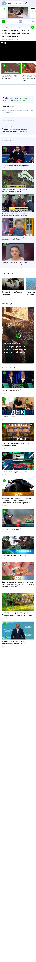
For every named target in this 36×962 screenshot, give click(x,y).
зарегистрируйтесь (20, 100)
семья (26, 88)
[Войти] (29, 21)
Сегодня (16, 39)
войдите (6, 100)
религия (19, 88)
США (31, 88)
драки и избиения (8, 88)
